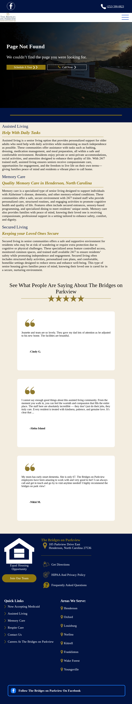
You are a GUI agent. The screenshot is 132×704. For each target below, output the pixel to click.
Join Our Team (19, 578)
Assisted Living (15, 126)
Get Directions (60, 564)
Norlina (68, 634)
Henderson (70, 608)
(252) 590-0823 (115, 6)
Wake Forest (72, 660)
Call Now (68, 67)
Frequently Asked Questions (69, 585)
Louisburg (70, 625)
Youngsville (71, 669)
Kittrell (68, 643)
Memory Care (13, 176)
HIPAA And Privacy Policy (68, 574)
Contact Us (15, 634)
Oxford (68, 617)
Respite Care (16, 627)
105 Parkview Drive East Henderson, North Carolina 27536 (70, 546)
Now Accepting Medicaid (24, 606)
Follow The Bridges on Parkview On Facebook (50, 690)
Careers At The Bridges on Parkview (31, 641)
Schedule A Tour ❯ (24, 67)
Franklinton (71, 652)
